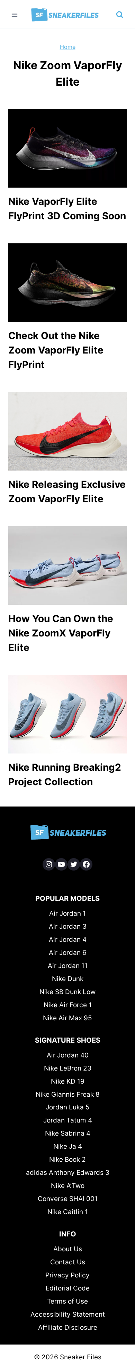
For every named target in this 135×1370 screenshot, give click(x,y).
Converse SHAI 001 (68, 1199)
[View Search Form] (120, 15)
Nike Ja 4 (67, 1146)
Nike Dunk (67, 979)
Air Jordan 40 (68, 1055)
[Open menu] (14, 14)
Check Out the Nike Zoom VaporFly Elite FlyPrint (56, 350)
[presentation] (67, 148)
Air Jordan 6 (68, 953)
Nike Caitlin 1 (67, 1212)
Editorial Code (68, 1288)
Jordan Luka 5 (68, 1107)
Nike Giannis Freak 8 (68, 1094)
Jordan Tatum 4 (67, 1120)
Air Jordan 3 (68, 926)
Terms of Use (67, 1301)
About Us (67, 1249)
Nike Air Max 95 (67, 1018)
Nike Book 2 (67, 1159)
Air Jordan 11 (68, 966)
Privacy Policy (67, 1275)
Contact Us (67, 1262)
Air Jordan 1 (67, 913)
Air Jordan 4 (68, 940)
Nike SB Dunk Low (67, 992)
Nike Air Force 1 (68, 1005)
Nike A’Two (67, 1186)
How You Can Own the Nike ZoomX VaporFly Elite (60, 633)
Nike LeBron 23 (67, 1068)
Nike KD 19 (67, 1081)
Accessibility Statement (67, 1314)
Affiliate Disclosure (67, 1327)
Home (67, 46)
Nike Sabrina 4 (67, 1133)
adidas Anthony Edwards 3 (67, 1173)
